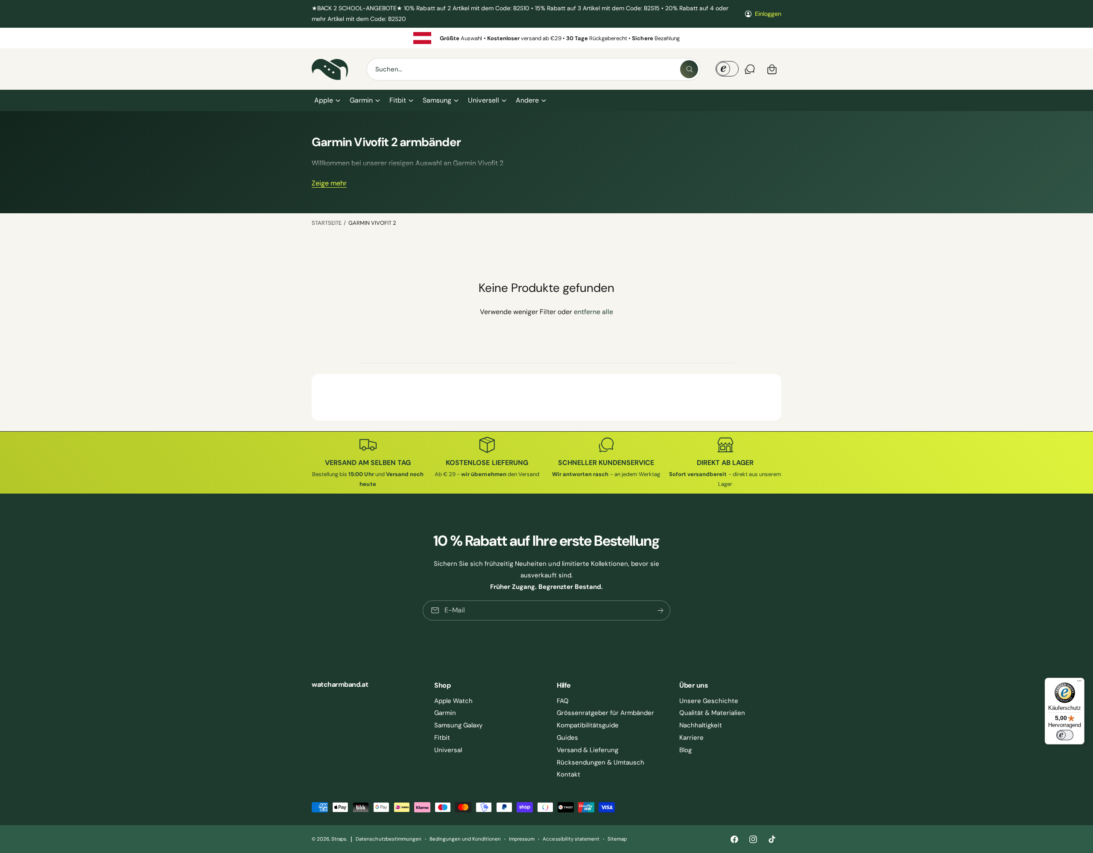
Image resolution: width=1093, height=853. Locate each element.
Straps (338, 839)
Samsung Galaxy (458, 725)
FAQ (563, 701)
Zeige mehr (329, 183)
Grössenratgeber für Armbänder (605, 713)
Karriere (691, 737)
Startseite (327, 222)
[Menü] (1079, 683)
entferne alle (593, 311)
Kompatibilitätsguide (588, 725)
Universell (483, 100)
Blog (685, 750)
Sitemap (617, 839)
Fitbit (397, 100)
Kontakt (568, 774)
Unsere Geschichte (708, 701)
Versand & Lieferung (587, 750)
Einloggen (768, 14)
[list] (546, 38)
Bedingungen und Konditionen (465, 839)
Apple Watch (453, 701)
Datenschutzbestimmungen (388, 839)
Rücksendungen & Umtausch (600, 762)
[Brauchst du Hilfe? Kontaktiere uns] (750, 69)
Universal (448, 750)
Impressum (522, 839)
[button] (327, 100)
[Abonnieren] (660, 610)
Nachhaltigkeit (700, 725)
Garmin (361, 100)
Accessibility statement (571, 839)
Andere (527, 100)
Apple (323, 100)
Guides (567, 737)
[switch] (1064, 735)
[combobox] (533, 69)
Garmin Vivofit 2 (372, 222)
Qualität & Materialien (712, 713)
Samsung (437, 100)
